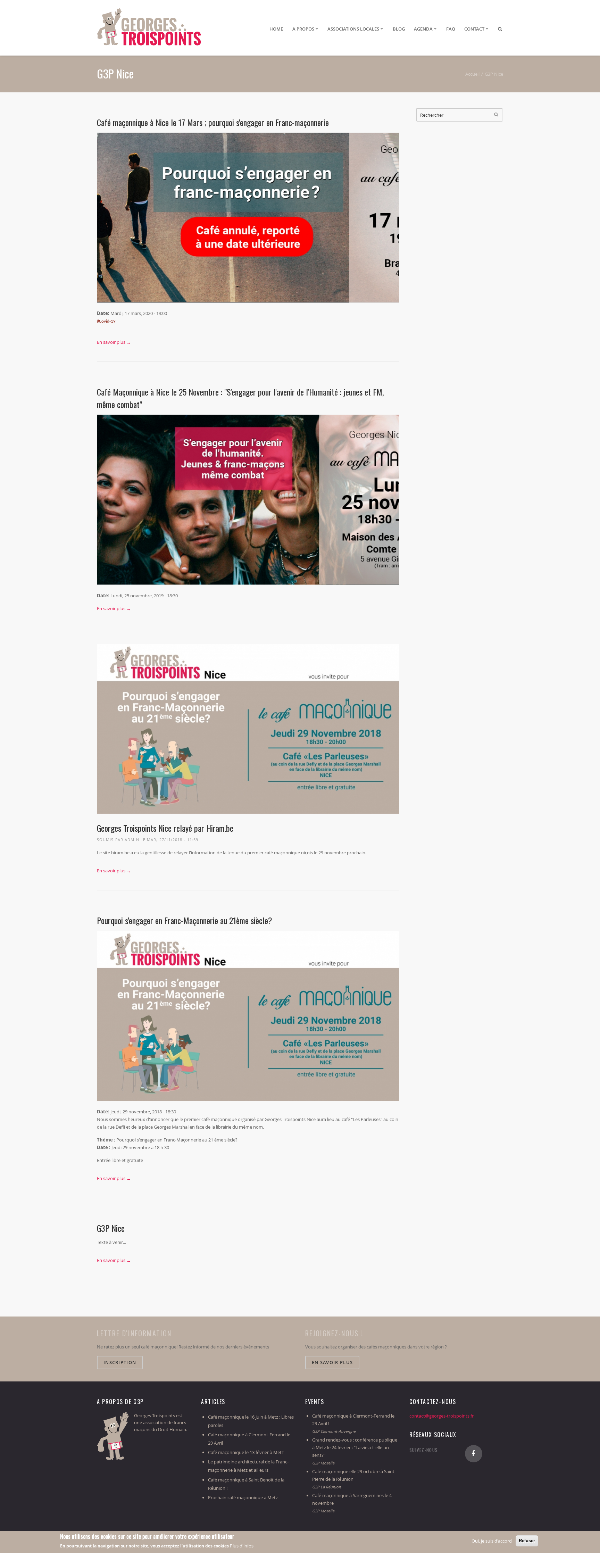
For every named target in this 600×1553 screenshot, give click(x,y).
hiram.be (120, 852)
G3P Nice (111, 1228)
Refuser (527, 1540)
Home (276, 29)
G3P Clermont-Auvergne (334, 1431)
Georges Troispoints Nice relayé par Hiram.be (165, 828)
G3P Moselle (323, 1462)
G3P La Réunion (326, 1486)
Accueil (472, 74)
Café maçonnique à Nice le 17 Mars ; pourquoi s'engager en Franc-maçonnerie (213, 122)
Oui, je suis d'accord (492, 1541)
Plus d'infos (241, 1546)
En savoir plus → (114, 342)
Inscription (119, 1362)
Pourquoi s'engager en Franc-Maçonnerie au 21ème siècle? (184, 920)
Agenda (423, 29)
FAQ (450, 29)
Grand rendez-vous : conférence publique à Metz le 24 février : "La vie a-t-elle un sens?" (354, 1447)
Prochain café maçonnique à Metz (243, 1497)
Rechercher (496, 115)
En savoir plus (332, 1362)
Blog (399, 29)
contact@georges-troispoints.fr (441, 1416)
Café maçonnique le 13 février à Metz (246, 1452)
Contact (474, 29)
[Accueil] (149, 29)
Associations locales (353, 29)
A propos (303, 29)
